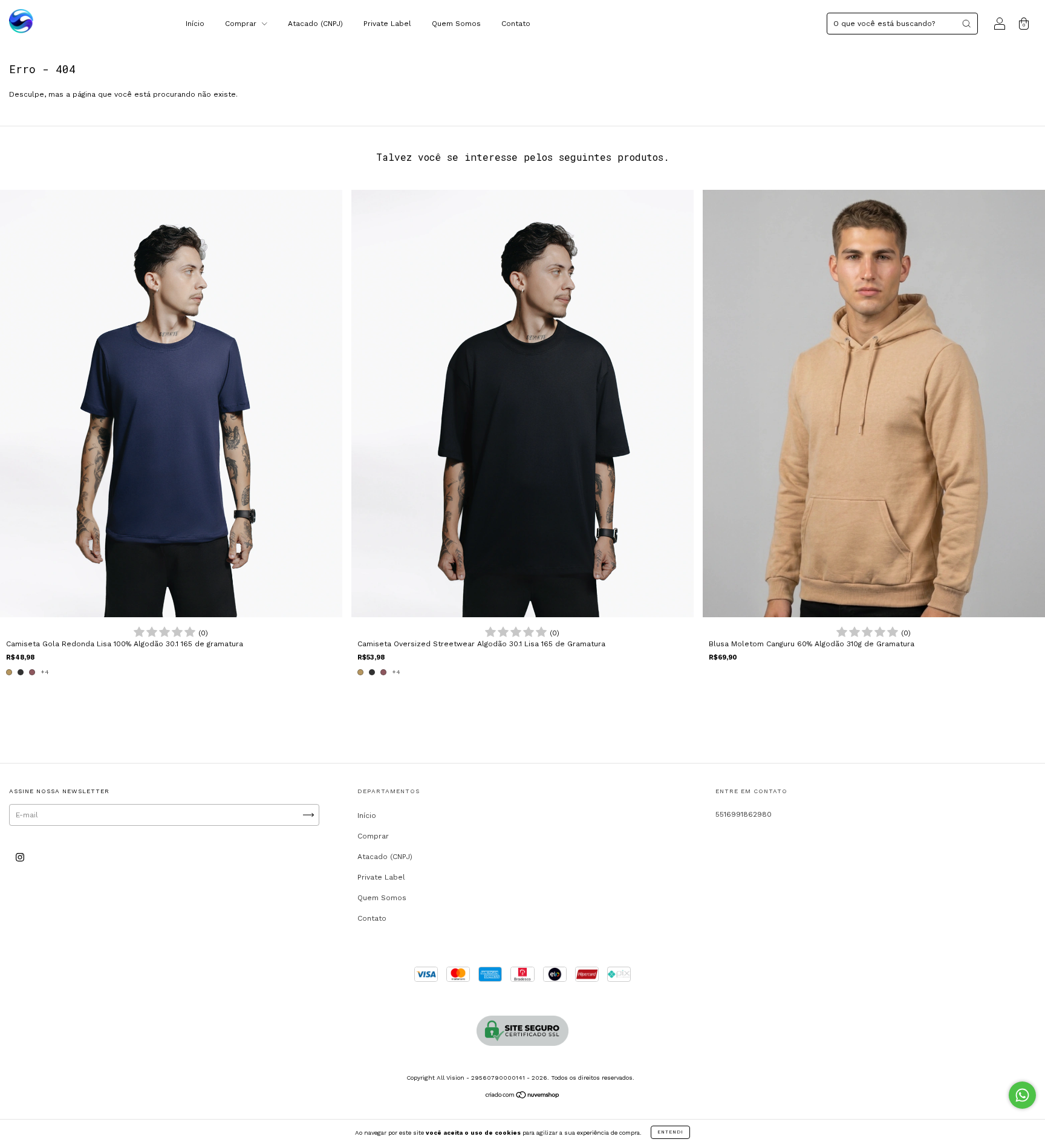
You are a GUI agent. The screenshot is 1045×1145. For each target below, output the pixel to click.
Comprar (242, 23)
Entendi (670, 1132)
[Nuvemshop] (523, 1096)
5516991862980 (743, 814)
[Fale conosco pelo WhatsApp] (1022, 1095)
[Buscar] (966, 23)
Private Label (387, 23)
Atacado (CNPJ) (315, 23)
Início (195, 23)
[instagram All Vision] (20, 858)
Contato (515, 23)
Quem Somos (456, 23)
